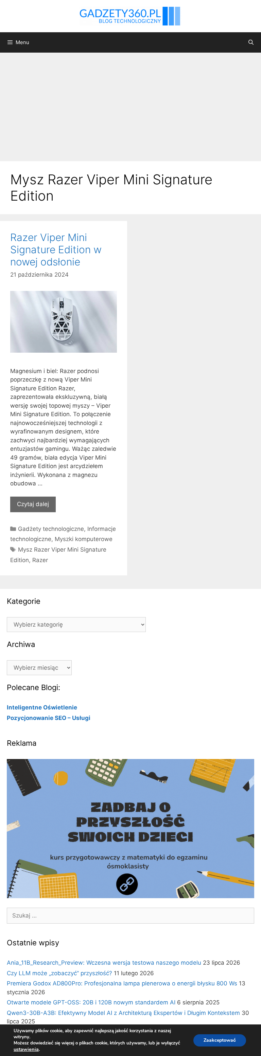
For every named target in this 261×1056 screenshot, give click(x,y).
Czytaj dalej (33, 504)
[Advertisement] (130, 103)
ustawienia (26, 1049)
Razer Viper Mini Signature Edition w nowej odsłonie (56, 249)
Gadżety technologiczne (51, 528)
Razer (40, 560)
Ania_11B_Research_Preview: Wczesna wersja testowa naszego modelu (104, 962)
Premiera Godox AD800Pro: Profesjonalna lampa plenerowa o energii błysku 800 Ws (122, 983)
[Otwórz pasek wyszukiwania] (251, 42)
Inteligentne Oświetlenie (42, 707)
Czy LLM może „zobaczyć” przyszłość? (59, 973)
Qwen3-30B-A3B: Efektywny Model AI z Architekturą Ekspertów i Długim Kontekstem (123, 1012)
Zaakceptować (220, 1040)
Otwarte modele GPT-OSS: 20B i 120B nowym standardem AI (91, 1002)
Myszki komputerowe (83, 539)
